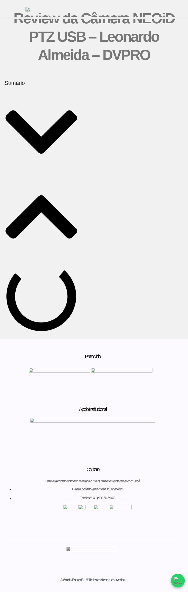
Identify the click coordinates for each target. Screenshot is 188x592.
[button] (41, 132)
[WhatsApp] (178, 580)
